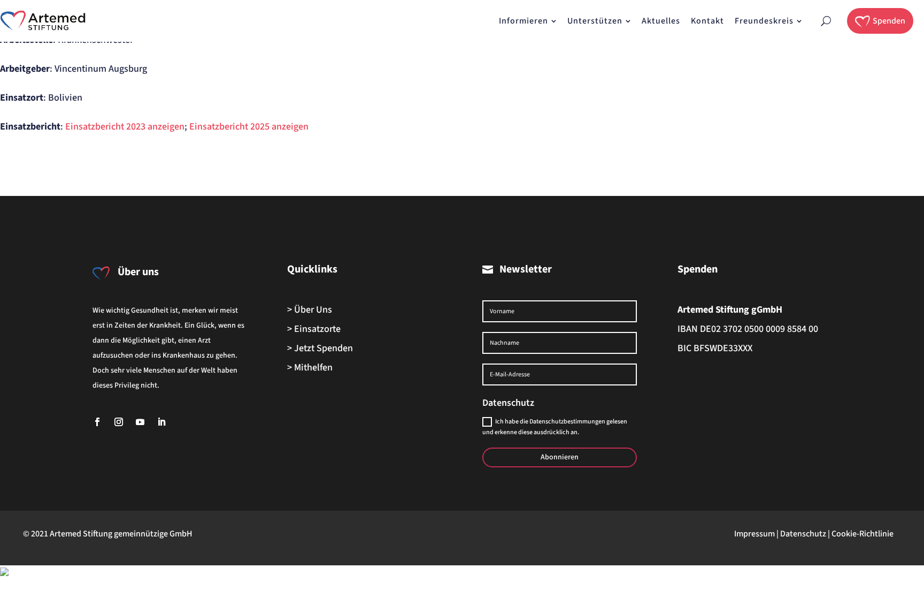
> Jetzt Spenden (320, 348)
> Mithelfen (310, 367)
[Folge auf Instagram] (118, 421)
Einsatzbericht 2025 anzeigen (249, 126)
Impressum (754, 534)
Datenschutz (803, 534)
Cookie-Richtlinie (862, 534)
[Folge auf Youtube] (140, 421)
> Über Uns (309, 309)
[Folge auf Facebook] (97, 421)
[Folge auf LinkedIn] (161, 421)
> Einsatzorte (314, 329)
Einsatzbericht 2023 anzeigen (124, 126)
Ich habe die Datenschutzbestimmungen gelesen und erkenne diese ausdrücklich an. (554, 427)
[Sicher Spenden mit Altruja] (4, 573)
